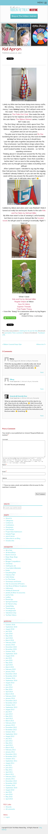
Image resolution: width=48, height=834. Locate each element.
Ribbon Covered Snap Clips (11, 344)
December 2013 (11, 700)
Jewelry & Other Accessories (15, 593)
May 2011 (9, 770)
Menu (40, 3)
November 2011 (11, 756)
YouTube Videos (11, 615)
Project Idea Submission (14, 532)
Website (4, 478)
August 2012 (10, 736)
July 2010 (9, 792)
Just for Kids (34, 331)
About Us (9, 518)
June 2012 (9, 741)
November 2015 (11, 649)
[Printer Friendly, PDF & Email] (10, 321)
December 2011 (11, 754)
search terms (10, 536)
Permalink (35, 361)
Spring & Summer (12, 601)
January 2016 (10, 645)
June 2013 (9, 714)
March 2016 (10, 640)
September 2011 (11, 761)
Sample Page (10, 534)
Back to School (11, 555)
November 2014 (11, 676)
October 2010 (10, 785)
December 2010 (11, 781)
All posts (8, 807)
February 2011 (11, 776)
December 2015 (11, 647)
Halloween (9, 588)
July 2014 (9, 685)
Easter (8, 570)
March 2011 (10, 774)
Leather (8, 597)
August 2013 (10, 709)
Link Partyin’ (10, 529)
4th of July (9, 550)
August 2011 (10, 763)
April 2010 (9, 799)
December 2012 (11, 727)
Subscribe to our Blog (13, 538)
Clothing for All (24, 331)
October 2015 (10, 651)
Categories (9, 520)
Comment (5, 439)
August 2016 (10, 629)
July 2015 (9, 658)
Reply (42, 372)
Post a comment (17, 333)
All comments (10, 809)
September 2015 (11, 654)
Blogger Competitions (13, 561)
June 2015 (9, 660)
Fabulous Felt (10, 575)
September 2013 (11, 707)
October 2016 (10, 625)
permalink (8, 333)
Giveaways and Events (13, 581)
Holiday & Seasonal (12, 590)
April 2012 (9, 745)
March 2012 (10, 747)
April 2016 (9, 638)
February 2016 (11, 642)
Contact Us (9, 523)
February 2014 (11, 696)
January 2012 (10, 752)
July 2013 (9, 712)
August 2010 (10, 790)
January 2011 (10, 779)
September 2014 (11, 680)
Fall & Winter (10, 577)
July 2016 (9, 631)
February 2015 (11, 669)
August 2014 (10, 683)
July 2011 (9, 765)
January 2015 (10, 671)
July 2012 (9, 738)
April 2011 (9, 772)
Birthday (8, 559)
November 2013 (11, 703)
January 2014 (10, 698)
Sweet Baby (10, 606)
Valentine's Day (11, 613)
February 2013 (11, 723)
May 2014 (9, 689)
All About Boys (11, 552)
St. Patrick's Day (11, 604)
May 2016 (9, 636)
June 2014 (9, 687)
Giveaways (9, 527)
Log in (8, 817)
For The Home (10, 579)
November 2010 (11, 783)
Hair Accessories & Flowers (15, 584)
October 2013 (10, 705)
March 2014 (10, 694)
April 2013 (9, 718)
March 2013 (10, 721)
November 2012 (11, 729)
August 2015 (10, 656)
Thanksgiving (10, 608)
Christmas (9, 564)
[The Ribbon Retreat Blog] (24, 8)
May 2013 (9, 716)
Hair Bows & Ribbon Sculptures (16, 586)
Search (7, 503)
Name (4, 464)
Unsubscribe (10, 541)
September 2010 (11, 788)
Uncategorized (11, 610)
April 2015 (9, 665)
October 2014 (10, 678)
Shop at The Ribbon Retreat (24, 15)
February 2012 (11, 750)
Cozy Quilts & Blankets (13, 568)
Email (4, 471)
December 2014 (11, 674)
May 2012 (9, 743)
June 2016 (9, 633)
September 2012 (11, 734)
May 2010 (9, 796)
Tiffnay (12, 379)
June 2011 (9, 767)
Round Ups (9, 599)
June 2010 (9, 794)
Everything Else (11, 572)
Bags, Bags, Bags (12, 557)
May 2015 (9, 662)
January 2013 (10, 725)
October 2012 (10, 732)
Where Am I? (41, 344)
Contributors (10, 525)
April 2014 (9, 692)
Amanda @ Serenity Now (18, 396)
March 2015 (10, 667)
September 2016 (11, 627)
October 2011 (10, 759)
